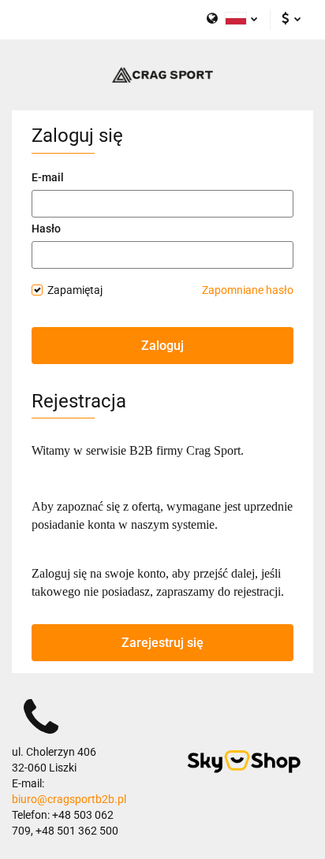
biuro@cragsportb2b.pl (69, 799)
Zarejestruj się (162, 642)
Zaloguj (162, 345)
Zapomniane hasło (247, 290)
